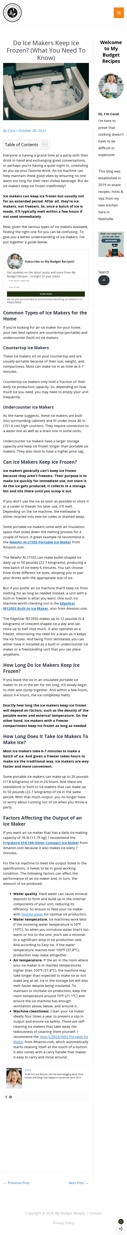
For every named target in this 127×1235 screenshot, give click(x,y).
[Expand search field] (103, 280)
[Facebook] (6, 1097)
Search (103, 272)
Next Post (79, 1182)
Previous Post (16, 1182)
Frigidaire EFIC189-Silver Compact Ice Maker (41, 842)
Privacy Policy (63, 1222)
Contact (95, 1213)
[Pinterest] (10, 1097)
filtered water (32, 914)
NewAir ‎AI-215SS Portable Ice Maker (40, 542)
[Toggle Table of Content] (43, 144)
